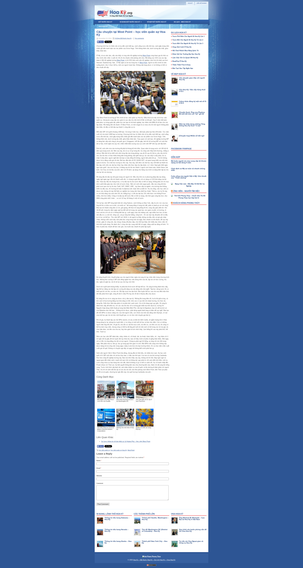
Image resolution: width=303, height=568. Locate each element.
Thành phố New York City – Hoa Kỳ (154, 542)
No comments (139, 38)
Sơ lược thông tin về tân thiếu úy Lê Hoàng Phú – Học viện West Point (125, 441)
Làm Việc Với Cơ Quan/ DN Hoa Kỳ (185, 58)
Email (98, 468)
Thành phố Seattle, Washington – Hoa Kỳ (155, 518)
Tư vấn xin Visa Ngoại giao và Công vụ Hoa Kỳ (191, 542)
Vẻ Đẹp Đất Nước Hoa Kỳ (156, 22)
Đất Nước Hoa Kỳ (105, 22)
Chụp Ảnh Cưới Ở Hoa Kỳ (181, 47)
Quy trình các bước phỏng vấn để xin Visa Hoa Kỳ (193, 530)
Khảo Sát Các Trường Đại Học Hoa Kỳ (186, 54)
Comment (99, 483)
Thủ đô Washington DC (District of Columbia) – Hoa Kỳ (154, 530)
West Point (146, 55)
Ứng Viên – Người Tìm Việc (186, 191)
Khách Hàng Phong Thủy (186, 203)
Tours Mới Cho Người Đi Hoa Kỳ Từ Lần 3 (187, 43)
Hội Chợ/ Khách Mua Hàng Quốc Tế (185, 50)
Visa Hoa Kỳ (103, 26)
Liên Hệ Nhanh (202, 3)
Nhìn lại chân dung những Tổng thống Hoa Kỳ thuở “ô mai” (192, 125)
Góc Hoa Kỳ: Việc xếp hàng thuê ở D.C (192, 90)
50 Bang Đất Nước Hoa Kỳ (131, 22)
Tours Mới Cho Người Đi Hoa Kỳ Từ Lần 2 (187, 40)
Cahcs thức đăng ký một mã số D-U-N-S (193, 102)
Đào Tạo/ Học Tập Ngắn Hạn (182, 68)
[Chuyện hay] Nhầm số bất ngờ (191, 136)
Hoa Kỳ (190, 3)
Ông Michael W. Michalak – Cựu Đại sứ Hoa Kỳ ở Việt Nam (192, 518)
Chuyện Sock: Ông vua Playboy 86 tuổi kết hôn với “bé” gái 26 (192, 113)
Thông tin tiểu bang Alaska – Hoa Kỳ (118, 542)
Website (99, 476)
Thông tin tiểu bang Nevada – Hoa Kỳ (117, 530)
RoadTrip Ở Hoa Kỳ (179, 61)
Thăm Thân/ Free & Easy (181, 65)
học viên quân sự (104, 450)
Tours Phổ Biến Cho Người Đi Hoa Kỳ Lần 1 (188, 36)
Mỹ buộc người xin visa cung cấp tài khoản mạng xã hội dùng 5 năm (188, 162)
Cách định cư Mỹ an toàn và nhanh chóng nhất (188, 169)
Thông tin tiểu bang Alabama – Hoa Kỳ (117, 518)
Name (98, 460)
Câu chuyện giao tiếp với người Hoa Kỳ (192, 78)
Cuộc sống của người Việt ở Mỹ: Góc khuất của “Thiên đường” (188, 177)
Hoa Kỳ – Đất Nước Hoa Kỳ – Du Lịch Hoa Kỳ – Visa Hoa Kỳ (154, 560)
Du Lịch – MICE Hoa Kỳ (182, 22)
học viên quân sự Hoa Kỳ (119, 450)
